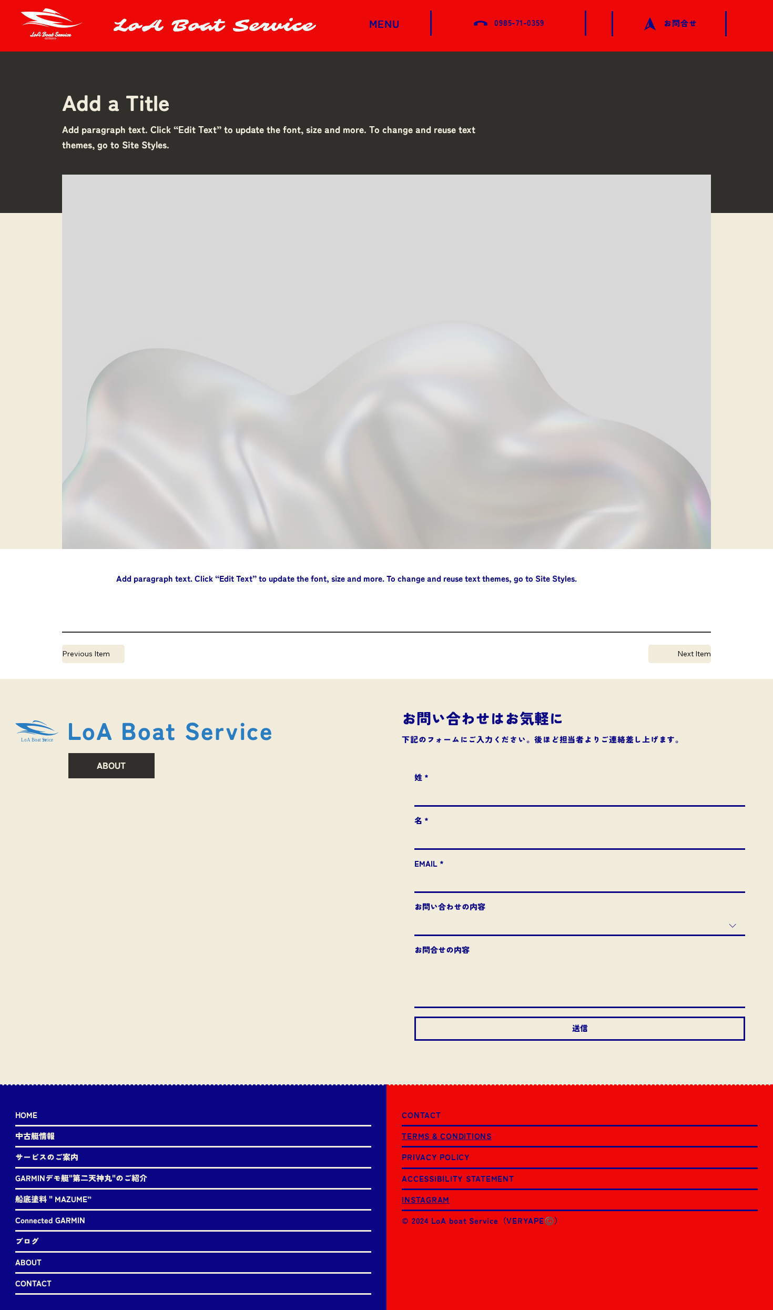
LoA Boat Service (214, 25)
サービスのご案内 (46, 1157)
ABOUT (28, 1262)
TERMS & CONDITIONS (447, 1136)
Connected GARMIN (50, 1220)
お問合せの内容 (442, 950)
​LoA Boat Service (170, 731)
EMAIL (429, 864)
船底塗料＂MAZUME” (53, 1199)
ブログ (27, 1241)
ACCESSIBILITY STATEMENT (458, 1179)
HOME (26, 1115)
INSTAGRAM (426, 1200)
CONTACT (33, 1283)
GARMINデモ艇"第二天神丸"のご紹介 (81, 1178)
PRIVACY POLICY (436, 1157)
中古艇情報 (35, 1136)
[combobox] (579, 926)
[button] (679, 654)
